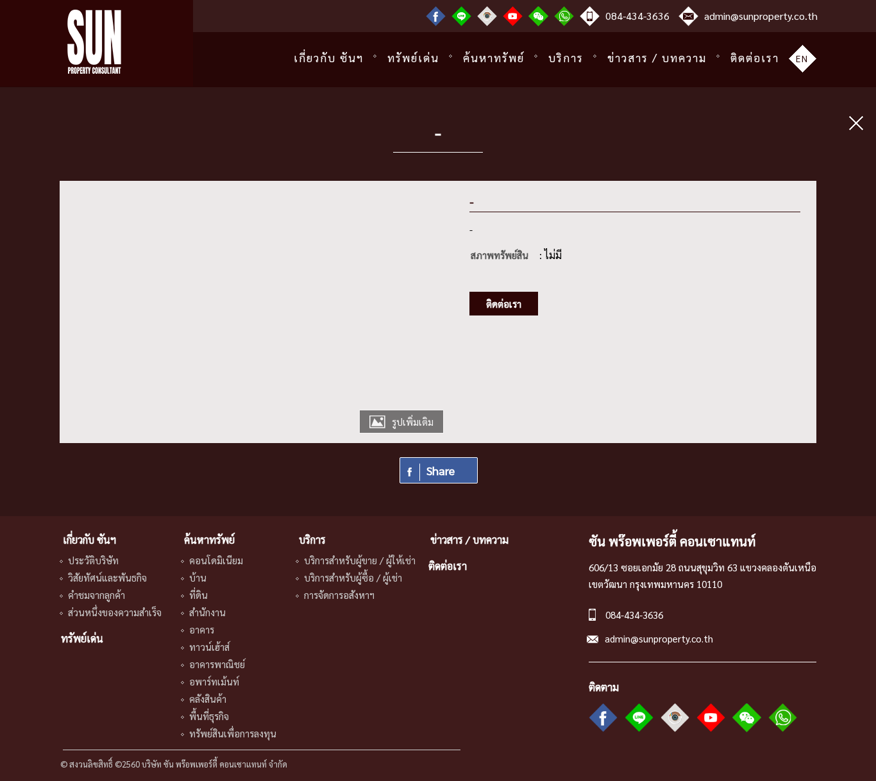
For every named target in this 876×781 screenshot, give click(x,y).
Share (440, 470)
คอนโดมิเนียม (216, 560)
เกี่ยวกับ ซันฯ (329, 58)
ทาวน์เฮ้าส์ (209, 647)
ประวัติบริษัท (93, 560)
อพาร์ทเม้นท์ (214, 681)
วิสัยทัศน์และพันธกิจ (107, 577)
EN (802, 58)
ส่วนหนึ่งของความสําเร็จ (115, 612)
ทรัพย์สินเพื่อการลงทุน (232, 733)
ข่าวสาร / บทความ (657, 58)
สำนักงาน (207, 612)
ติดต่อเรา (754, 58)
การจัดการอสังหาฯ (339, 595)
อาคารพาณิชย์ (217, 664)
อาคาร (201, 629)
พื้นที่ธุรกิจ (209, 716)
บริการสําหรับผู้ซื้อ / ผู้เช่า (353, 577)
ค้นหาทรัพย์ (494, 58)
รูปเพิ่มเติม (413, 422)
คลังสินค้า (207, 699)
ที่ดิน (198, 595)
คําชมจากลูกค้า (96, 595)
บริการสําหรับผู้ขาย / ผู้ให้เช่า (360, 560)
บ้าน (197, 577)
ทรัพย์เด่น (413, 58)
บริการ (566, 58)
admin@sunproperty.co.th (761, 15)
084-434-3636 (637, 15)
